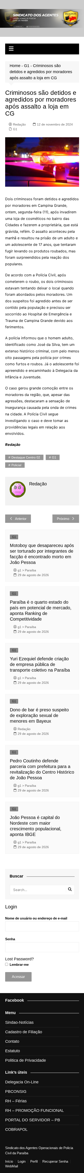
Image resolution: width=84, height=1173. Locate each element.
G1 (26, 65)
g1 (54, 457)
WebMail (11, 1166)
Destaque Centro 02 (25, 457)
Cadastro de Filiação (23, 1032)
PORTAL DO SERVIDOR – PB (32, 1120)
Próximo (63, 519)
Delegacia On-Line (22, 1082)
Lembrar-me (19, 964)
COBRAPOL (16, 1129)
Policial (16, 465)
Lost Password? (19, 959)
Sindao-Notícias (19, 1022)
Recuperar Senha (55, 1161)
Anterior (20, 519)
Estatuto (12, 1051)
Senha (10, 939)
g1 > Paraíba (27, 570)
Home (15, 65)
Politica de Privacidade (25, 1060)
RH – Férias (16, 1101)
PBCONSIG (15, 1091)
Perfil (34, 1161)
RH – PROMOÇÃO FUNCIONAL (34, 1110)
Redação (19, 124)
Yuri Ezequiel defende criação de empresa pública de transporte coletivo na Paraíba (40, 664)
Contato (12, 1041)
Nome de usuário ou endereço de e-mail (36, 918)
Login (22, 1161)
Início (9, 1161)
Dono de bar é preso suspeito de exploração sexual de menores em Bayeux (39, 715)
